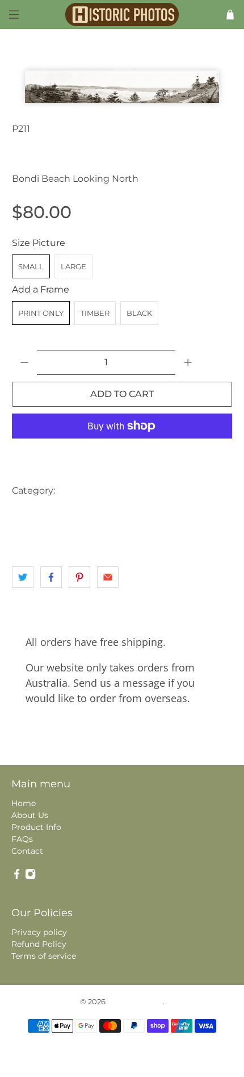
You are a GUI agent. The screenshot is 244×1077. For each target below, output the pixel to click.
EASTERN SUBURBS (51, 513)
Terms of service (43, 956)
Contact (27, 851)
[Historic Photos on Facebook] (16, 876)
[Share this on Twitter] (22, 577)
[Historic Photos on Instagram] (30, 876)
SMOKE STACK (42, 536)
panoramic (151, 513)
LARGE (73, 266)
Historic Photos (135, 1001)
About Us (29, 815)
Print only (41, 313)
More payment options (122, 454)
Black (139, 313)
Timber (95, 313)
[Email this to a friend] (108, 577)
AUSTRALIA (85, 490)
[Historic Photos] (122, 14)
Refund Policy (38, 944)
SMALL (31, 266)
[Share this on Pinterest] (79, 577)
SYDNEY (96, 536)
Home (23, 803)
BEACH (132, 490)
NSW (109, 513)
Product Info (36, 827)
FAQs (22, 839)
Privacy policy (39, 932)
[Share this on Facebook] (51, 577)
